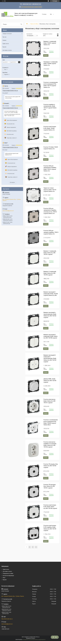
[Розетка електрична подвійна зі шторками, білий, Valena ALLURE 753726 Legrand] (33, 449)
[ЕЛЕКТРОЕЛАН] (7, 14)
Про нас (4, 37)
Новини (4, 40)
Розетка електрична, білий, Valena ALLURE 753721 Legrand (49, 401)
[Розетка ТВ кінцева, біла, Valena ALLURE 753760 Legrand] (33, 471)
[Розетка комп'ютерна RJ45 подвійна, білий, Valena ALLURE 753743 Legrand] (33, 533)
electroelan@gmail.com (8, 210)
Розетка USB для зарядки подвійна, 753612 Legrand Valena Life (51, 232)
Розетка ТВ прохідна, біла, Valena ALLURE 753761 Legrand (50, 486)
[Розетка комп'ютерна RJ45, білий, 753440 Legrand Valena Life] (33, 133)
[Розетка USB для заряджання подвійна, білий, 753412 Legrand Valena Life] (33, 173)
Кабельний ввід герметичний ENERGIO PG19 (11, 154)
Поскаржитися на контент (27, 639)
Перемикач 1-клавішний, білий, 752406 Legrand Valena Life (51, 63)
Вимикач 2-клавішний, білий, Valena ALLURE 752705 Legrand (50, 273)
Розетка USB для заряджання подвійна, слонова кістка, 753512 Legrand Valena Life (50, 211)
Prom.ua (37, 636)
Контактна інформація (8, 575)
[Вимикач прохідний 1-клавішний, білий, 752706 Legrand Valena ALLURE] (33, 299)
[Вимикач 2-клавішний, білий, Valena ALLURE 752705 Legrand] (33, 278)
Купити (46, 55)
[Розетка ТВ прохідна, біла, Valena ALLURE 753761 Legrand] (33, 491)
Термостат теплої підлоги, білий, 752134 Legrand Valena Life (50, 189)
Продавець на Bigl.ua (30, 638)
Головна (44, 14)
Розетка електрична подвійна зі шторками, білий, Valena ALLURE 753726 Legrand (50, 444)
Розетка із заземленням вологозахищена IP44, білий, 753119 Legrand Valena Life (51, 85)
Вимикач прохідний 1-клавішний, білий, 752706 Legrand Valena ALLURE (51, 293)
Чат (56, 637)
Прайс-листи (6, 43)
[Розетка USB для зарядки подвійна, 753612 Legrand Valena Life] (33, 237)
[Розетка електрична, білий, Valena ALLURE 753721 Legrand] (33, 406)
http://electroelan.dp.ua (6, 618)
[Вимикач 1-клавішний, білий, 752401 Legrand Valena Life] (33, 48)
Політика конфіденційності (39, 639)
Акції (4, 577)
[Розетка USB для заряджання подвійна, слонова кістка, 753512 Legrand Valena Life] (33, 216)
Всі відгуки (12, 182)
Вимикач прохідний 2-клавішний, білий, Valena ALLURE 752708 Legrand (50, 336)
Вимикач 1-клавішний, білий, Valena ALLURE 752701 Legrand (50, 252)
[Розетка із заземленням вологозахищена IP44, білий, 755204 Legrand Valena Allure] (33, 427)
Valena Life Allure (34, 23)
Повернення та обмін (8, 573)
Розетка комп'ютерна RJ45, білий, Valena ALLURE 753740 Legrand (50, 506)
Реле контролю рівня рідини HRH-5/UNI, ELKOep (13, 97)
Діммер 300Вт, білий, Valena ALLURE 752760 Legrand (50, 380)
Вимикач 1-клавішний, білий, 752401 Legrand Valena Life (50, 43)
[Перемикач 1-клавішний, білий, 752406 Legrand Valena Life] (33, 68)
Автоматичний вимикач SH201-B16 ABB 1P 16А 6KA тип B (12, 115)
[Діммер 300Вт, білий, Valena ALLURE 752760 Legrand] (33, 386)
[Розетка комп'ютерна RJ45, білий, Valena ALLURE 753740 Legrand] (33, 512)
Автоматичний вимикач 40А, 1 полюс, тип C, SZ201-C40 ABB (11, 112)
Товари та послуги (7, 33)
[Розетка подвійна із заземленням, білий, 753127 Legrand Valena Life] (33, 112)
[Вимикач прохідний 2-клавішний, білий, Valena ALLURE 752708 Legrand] (33, 341)
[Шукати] (21, 24)
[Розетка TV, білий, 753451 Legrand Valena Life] (33, 153)
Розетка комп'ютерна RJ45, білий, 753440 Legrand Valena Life (50, 128)
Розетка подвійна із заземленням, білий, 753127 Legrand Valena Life (50, 107)
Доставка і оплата (7, 50)
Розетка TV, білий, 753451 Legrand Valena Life (51, 147)
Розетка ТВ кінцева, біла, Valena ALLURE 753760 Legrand (51, 465)
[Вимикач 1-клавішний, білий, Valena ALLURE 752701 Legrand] (33, 258)
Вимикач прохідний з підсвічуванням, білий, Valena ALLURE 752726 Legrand (50, 315)
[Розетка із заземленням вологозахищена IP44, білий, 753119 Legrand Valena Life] (33, 90)
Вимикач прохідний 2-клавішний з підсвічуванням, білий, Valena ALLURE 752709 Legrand (50, 358)
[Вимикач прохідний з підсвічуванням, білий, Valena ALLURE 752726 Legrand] (33, 320)
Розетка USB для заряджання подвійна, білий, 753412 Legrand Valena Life (50, 168)
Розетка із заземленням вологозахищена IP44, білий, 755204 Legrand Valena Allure (51, 422)
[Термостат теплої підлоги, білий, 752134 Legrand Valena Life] (33, 195)
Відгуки (4, 46)
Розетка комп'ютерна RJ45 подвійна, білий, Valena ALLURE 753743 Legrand (50, 528)
